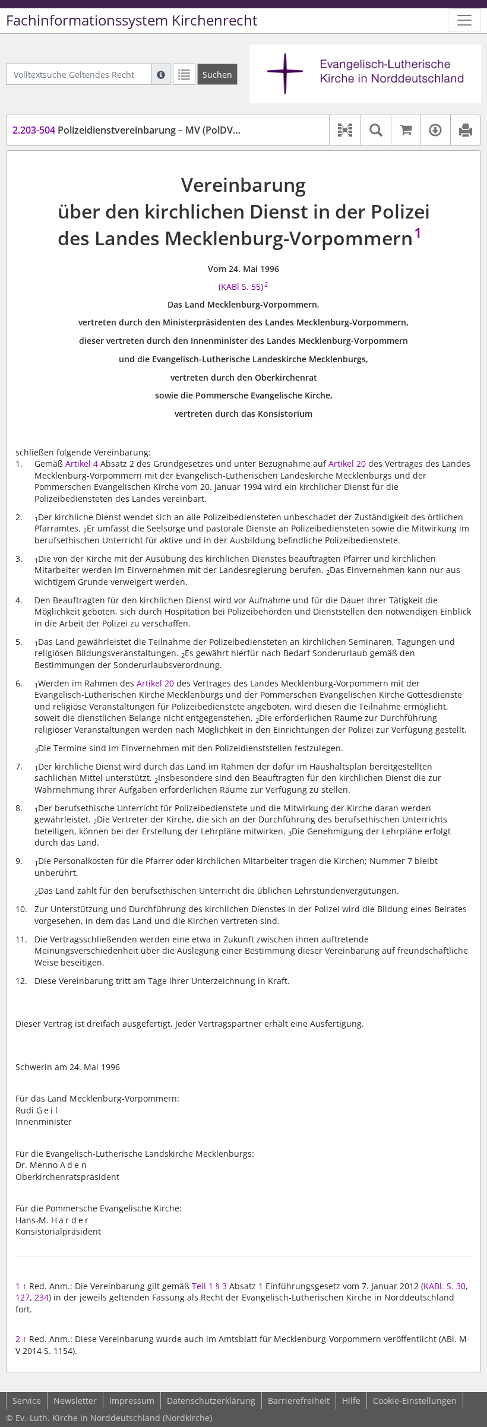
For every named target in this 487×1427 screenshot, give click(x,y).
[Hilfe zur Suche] (160, 74)
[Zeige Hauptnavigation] (464, 20)
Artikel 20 (347, 463)
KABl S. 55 (241, 286)
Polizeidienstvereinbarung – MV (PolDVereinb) (138, 130)
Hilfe (351, 1400)
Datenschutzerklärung (211, 1400)
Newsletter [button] (75, 1400)
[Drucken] (465, 130)
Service (26, 1400)
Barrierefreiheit (299, 1400)
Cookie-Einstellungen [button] (415, 1400)
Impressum (131, 1400)
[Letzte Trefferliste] (184, 74)
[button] (344, 130)
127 (22, 1297)
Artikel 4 (81, 463)
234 (41, 1297)
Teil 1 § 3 (209, 1286)
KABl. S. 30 (444, 1286)
